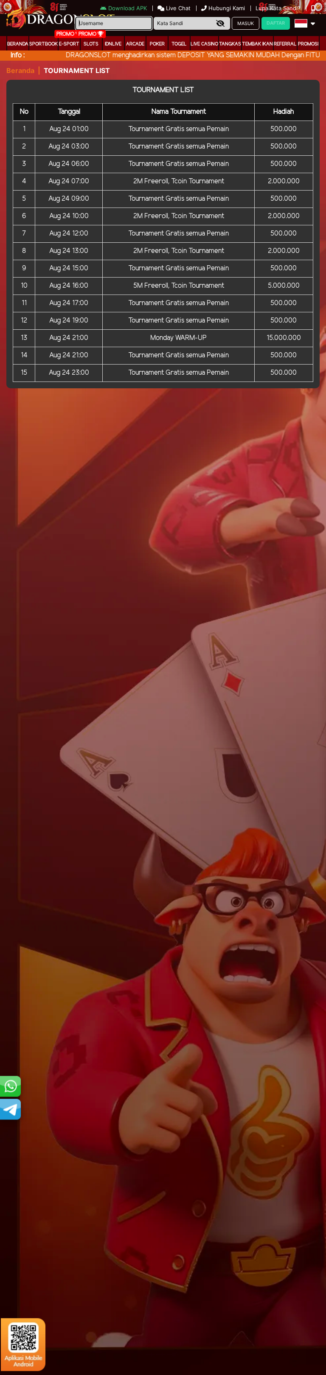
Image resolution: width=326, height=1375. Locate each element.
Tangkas (230, 44)
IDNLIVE (113, 44)
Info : (18, 55)
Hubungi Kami (227, 8)
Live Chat (177, 8)
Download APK (128, 8)
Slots (91, 44)
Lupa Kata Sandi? (279, 8)
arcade (135, 44)
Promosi (308, 44)
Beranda (17, 44)
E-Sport (69, 44)
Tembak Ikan (257, 44)
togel (179, 44)
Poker (157, 44)
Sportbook (43, 44)
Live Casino (204, 44)
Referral (285, 44)
